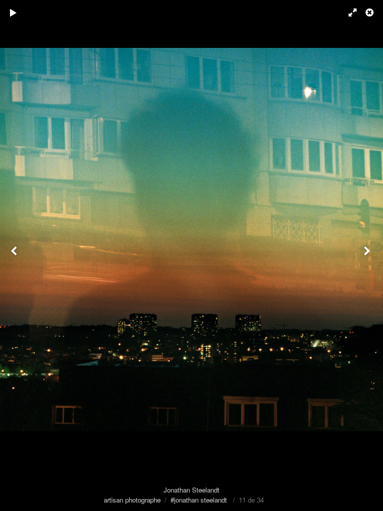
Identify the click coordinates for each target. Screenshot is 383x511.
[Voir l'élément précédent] (15, 255)
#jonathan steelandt (199, 500)
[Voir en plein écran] (348, 12)
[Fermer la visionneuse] (370, 12)
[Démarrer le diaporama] (13, 12)
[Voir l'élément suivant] (368, 255)
